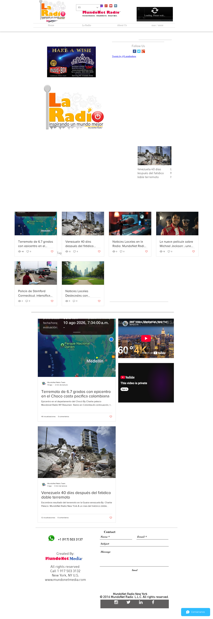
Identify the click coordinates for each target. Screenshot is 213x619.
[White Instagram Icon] (116, 602)
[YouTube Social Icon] (110, 5)
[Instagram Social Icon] (115, 5)
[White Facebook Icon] (153, 602)
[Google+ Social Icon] (106, 5)
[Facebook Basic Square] (134, 51)
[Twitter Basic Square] (139, 51)
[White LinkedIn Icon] (140, 602)
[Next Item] (166, 155)
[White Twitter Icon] (128, 602)
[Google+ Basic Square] (143, 51)
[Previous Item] (142, 155)
